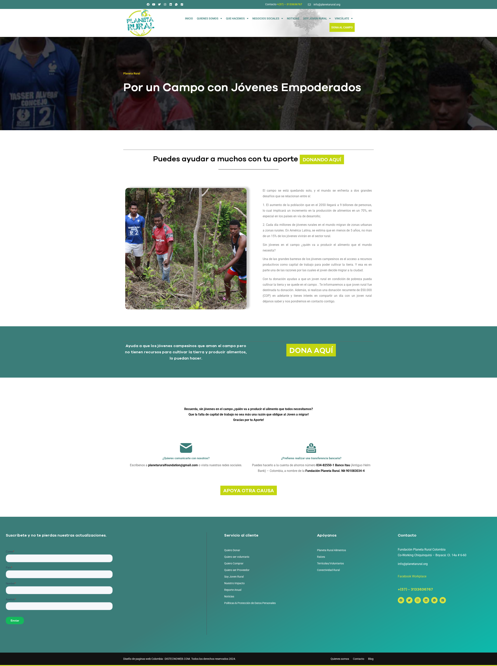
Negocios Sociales (265, 18)
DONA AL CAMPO (342, 27)
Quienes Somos (207, 18)
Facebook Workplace (412, 576)
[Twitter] (159, 4)
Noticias (293, 18)
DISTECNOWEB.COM (177, 658)
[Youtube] (153, 4)
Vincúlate (342, 18)
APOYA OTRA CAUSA (248, 490)
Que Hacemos (235, 18)
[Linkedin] (170, 4)
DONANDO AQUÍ (322, 159)
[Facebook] (148, 4)
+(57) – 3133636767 (289, 4)
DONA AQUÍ (311, 350)
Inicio (189, 18)
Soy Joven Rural (315, 18)
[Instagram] (165, 4)
